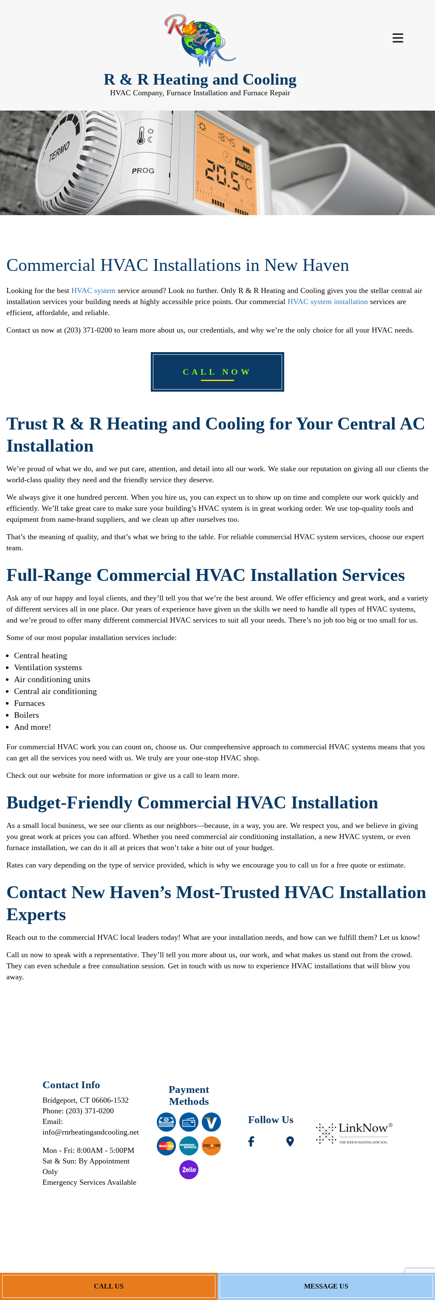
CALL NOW (217, 371)
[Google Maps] (290, 1142)
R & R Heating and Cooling (200, 79)
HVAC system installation (328, 301)
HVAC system (93, 290)
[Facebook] (251, 1142)
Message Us (326, 1286)
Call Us (109, 1286)
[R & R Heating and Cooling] (200, 41)
